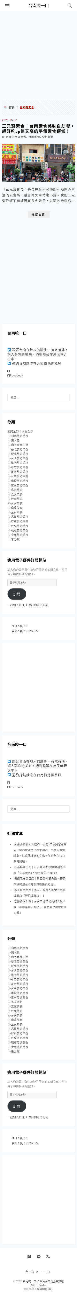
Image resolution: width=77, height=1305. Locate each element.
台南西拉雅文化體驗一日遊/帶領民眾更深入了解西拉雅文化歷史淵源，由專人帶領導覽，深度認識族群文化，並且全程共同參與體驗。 (40, 853)
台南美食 (34, 136)
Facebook (16, 375)
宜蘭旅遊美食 (19, 534)
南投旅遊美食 (19, 480)
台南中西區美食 (16, 136)
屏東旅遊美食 (19, 521)
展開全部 (13, 431)
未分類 (15, 539)
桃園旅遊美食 (19, 462)
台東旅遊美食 (19, 525)
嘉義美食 (17, 494)
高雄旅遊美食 (19, 516)
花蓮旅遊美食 (19, 530)
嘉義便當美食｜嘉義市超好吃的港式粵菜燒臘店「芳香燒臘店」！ (40, 892)
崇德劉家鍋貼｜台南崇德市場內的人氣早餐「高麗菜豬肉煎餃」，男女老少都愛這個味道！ (40, 907)
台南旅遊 (17, 498)
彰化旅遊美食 (19, 435)
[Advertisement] (38, 56)
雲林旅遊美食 (19, 485)
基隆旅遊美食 (19, 449)
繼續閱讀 (38, 214)
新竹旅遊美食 (19, 467)
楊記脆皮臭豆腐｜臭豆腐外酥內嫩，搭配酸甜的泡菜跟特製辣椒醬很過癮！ (40, 881)
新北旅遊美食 (19, 453)
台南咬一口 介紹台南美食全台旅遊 (43, 1281)
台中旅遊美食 (19, 476)
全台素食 (48, 136)
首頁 (12, 107)
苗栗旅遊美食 (19, 471)
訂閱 (17, 594)
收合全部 (27, 431)
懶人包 (15, 440)
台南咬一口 (38, 5)
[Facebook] (8, 371)
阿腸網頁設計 (45, 1289)
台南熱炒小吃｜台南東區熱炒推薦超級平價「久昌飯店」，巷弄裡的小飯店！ (40, 870)
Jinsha (42, 1285)
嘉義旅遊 (17, 489)
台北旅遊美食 (19, 458)
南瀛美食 (17, 507)
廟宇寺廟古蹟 (19, 444)
